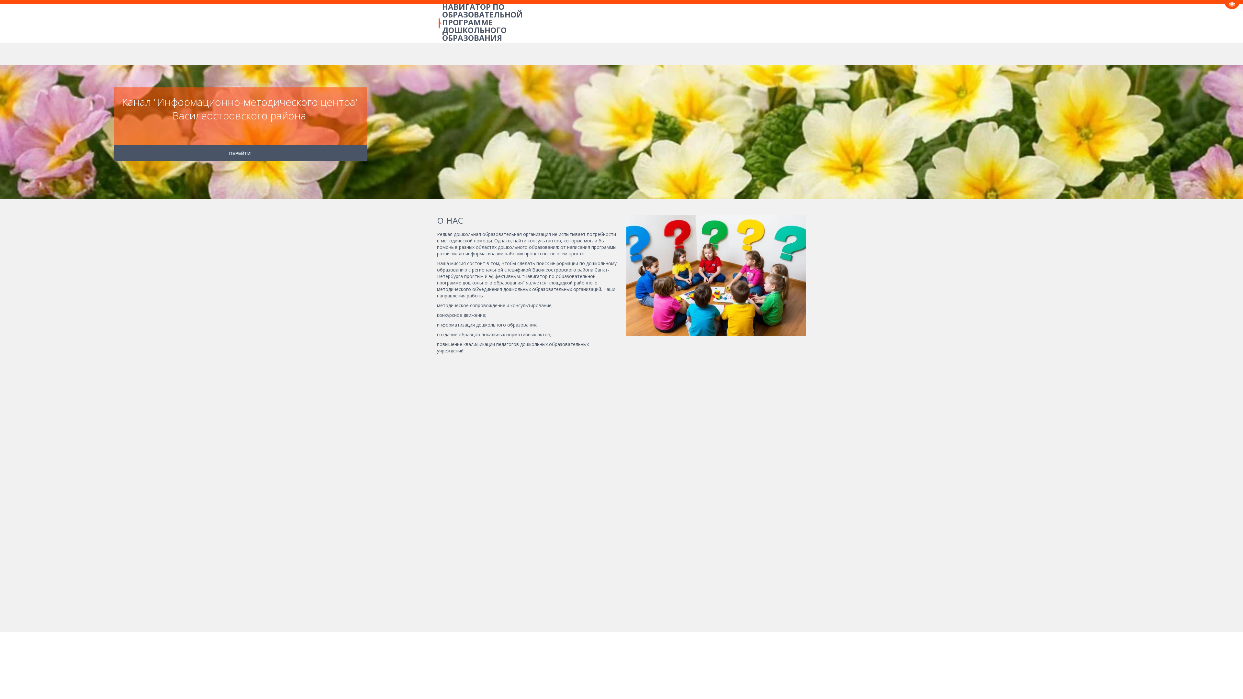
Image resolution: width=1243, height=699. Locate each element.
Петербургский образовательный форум (521, 23)
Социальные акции (669, 23)
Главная (101, 23)
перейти (240, 153)
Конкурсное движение (430, 23)
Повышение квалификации (202, 23)
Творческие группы (607, 23)
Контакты (772, 23)
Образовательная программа (353, 23)
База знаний (139, 23)
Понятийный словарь (277, 23)
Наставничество (728, 23)
